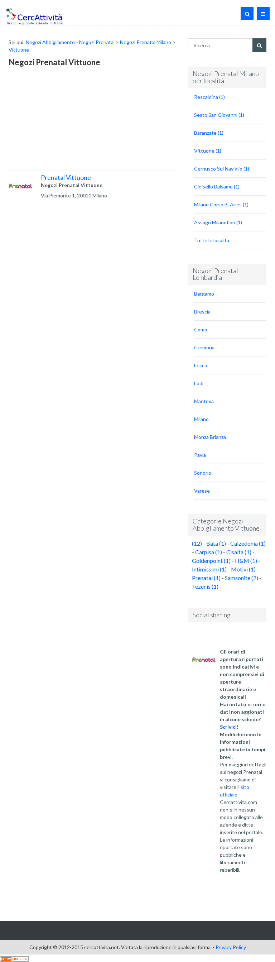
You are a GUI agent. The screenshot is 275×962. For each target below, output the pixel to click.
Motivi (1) (243, 569)
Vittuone (19, 50)
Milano (201, 419)
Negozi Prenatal (97, 42)
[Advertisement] (62, 120)
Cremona (204, 347)
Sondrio (202, 473)
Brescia (202, 311)
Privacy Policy (231, 947)
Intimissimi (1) (209, 569)
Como (200, 329)
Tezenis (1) (205, 586)
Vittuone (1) (207, 151)
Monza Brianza (210, 437)
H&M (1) (246, 560)
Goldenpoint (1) (211, 560)
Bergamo (204, 294)
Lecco (200, 365)
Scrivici (228, 727)
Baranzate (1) (208, 133)
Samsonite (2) (241, 577)
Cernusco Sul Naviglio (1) (221, 169)
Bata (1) (216, 543)
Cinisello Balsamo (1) (217, 186)
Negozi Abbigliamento (50, 42)
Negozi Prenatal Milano (145, 42)
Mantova (204, 401)
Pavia (200, 455)
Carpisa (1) (208, 552)
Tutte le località (211, 240)
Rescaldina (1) (209, 97)
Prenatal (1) (206, 577)
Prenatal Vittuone (66, 177)
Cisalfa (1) (238, 552)
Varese (202, 491)
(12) (197, 543)
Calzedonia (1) (248, 543)
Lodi (198, 383)
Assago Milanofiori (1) (218, 222)
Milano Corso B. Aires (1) (221, 204)
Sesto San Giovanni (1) (219, 115)
